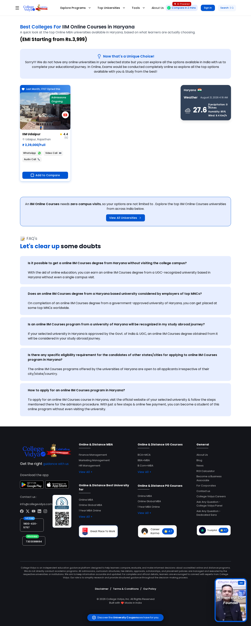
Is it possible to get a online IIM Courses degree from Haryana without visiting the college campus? (107, 263)
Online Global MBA (90, 505)
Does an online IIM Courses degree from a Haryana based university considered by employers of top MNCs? (115, 293)
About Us (202, 455)
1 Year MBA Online (90, 510)
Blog (199, 460)
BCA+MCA (144, 455)
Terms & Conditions (126, 589)
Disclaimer (101, 589)
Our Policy (149, 589)
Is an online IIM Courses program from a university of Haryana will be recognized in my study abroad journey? (116, 324)
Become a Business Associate (209, 478)
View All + (85, 472)
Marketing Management (94, 460)
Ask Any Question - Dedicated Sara (208, 513)
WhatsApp (29, 153)
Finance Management (93, 455)
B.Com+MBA (145, 465)
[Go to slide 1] (41, 127)
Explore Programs (73, 8)
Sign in (208, 7)
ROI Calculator (205, 471)
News (200, 465)
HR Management (89, 465)
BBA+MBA (144, 460)
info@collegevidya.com (36, 504)
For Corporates (206, 485)
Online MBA (86, 500)
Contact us (203, 491)
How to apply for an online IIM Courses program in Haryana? (76, 390)
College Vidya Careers (211, 496)
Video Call (51, 153)
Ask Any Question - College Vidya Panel (209, 504)
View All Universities (123, 218)
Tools (136, 8)
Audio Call (30, 159)
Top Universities (108, 8)
